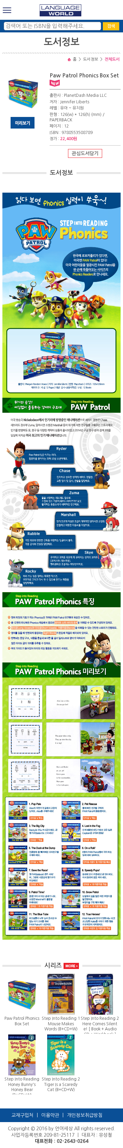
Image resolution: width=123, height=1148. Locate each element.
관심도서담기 (85, 153)
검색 (111, 26)
